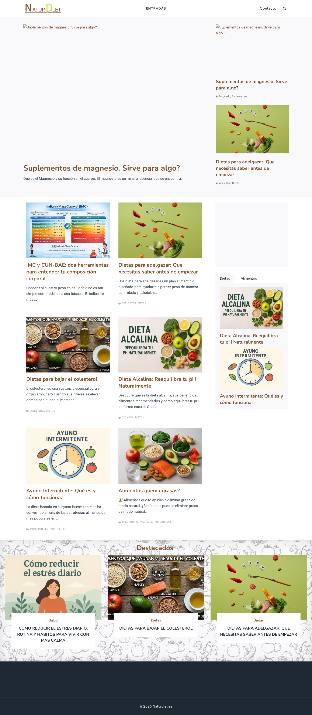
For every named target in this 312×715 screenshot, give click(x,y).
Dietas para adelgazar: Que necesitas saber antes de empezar (245, 168)
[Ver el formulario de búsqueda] (284, 8)
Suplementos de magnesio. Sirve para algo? (101, 168)
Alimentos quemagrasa (137, 522)
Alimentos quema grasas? (149, 490)
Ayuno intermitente (43, 529)
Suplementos (239, 96)
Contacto (268, 8)
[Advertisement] (251, 232)
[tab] (225, 278)
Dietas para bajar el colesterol (61, 379)
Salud (53, 620)
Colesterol (37, 410)
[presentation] (112, 91)
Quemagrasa (163, 522)
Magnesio (224, 96)
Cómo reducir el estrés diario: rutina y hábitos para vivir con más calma (53, 634)
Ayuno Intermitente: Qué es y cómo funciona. (61, 494)
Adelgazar (224, 183)
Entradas (156, 8)
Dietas (235, 183)
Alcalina (128, 417)
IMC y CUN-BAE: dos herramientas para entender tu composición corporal (67, 272)
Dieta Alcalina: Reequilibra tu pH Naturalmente (157, 382)
